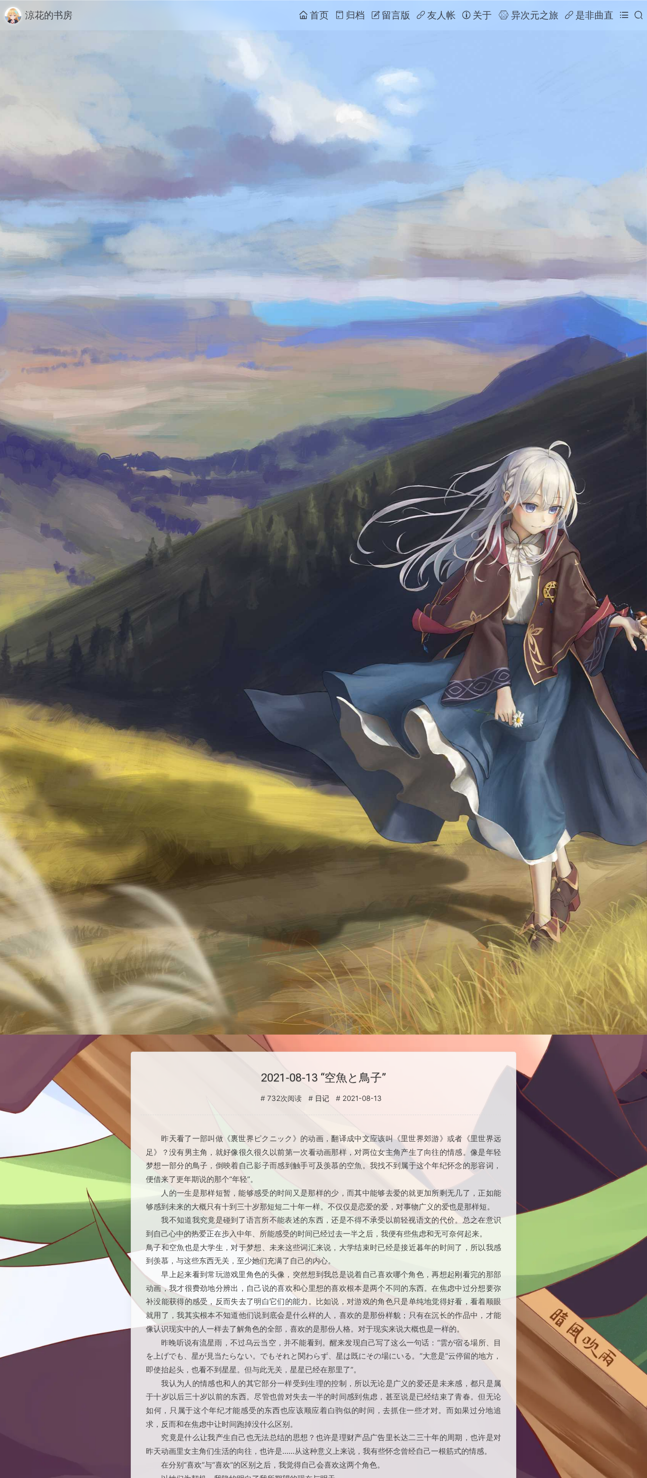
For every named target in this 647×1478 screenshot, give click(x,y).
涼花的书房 (48, 15)
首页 (319, 15)
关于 (482, 15)
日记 (322, 1098)
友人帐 (441, 15)
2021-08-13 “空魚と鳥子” (323, 1077)
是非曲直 (594, 15)
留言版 (396, 15)
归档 (355, 15)
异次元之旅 (534, 15)
